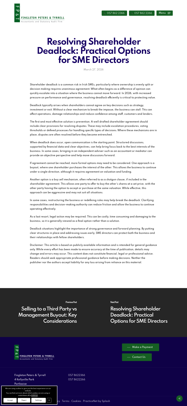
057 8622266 (76, 379)
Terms (65, 401)
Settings (38, 400)
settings (34, 395)
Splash (106, 401)
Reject (23, 400)
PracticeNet (90, 401)
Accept (10, 400)
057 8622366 (76, 375)
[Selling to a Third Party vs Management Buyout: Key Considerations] (47, 312)
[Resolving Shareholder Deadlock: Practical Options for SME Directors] (140, 312)
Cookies (76, 401)
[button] (164, 13)
